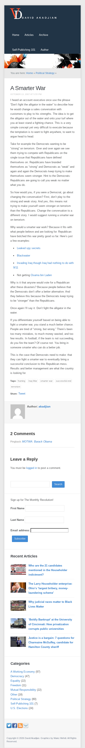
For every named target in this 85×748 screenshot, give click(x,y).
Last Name (17, 519)
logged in (31, 467)
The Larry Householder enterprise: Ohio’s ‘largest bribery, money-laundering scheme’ (50, 588)
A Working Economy (23, 671)
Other (14, 694)
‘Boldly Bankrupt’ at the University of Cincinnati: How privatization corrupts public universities (50, 624)
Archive (43, 34)
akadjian (45, 406)
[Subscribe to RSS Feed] (20, 725)
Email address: (21, 530)
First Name (17, 508)
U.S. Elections (19, 708)
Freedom (16, 685)
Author (44, 49)
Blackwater (23, 255)
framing (21, 381)
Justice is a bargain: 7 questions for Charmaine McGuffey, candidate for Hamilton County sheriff (51, 642)
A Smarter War (27, 88)
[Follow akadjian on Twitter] (9, 725)
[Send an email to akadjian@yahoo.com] (25, 725)
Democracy (17, 676)
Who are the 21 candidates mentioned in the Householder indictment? (47, 570)
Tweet (21, 393)
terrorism (15, 386)
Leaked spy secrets (28, 248)
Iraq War (32, 381)
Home (15, 34)
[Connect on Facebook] (14, 725)
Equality (15, 680)
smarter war (46, 381)
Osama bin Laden (41, 275)
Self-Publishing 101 (23, 49)
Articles (29, 34)
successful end (63, 381)
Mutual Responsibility (23, 689)
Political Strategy (45, 73)
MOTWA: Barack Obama (37, 441)
